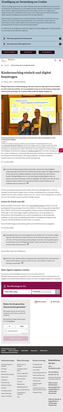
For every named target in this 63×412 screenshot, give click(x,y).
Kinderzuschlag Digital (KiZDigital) (13, 145)
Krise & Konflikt (21, 379)
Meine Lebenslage (23, 360)
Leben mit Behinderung (23, 389)
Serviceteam (11, 321)
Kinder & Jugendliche (22, 373)
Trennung (19, 381)
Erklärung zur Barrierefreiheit (9, 352)
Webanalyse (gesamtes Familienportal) (19, 38)
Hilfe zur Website (13, 350)
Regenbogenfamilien (22, 387)
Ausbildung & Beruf (22, 376)
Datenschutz (43, 350)
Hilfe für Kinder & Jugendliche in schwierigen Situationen (54, 402)
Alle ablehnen (28, 52)
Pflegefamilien (21, 384)
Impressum (34, 350)
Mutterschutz (4, 377)
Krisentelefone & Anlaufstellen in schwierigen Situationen (54, 390)
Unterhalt (3, 388)
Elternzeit (3, 371)
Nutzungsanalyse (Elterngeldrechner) (19, 44)
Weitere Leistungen (6, 396)
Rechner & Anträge (39, 360)
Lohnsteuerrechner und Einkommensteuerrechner (40, 388)
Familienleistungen (7, 360)
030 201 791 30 (53, 374)
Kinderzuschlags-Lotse (39, 375)
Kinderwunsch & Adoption (21, 365)
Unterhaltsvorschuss (6, 390)
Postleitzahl (36, 292)
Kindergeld (4, 380)
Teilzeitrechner (37, 381)
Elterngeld (4, 369)
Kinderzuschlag (33, 151)
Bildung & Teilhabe (6, 385)
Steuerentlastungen (6, 393)
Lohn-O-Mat (36, 370)
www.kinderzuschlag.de (37, 205)
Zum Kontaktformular (54, 367)
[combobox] (50, 291)
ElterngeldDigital (37, 367)
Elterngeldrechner (37, 364)
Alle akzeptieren (46, 52)
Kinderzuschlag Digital (39, 378)
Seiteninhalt (24, 350)
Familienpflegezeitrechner (40, 372)
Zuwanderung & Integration (21, 393)
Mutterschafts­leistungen (7, 374)
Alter (18, 397)
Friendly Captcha (24, 333)
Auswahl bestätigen (9, 52)
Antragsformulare (37, 392)
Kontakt (3, 350)
